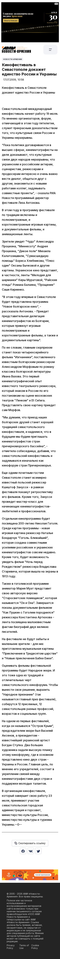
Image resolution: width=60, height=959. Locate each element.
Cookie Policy (35, 946)
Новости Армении (12, 59)
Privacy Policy (11, 946)
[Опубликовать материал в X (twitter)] (38, 851)
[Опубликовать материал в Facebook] (23, 851)
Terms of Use (24, 946)
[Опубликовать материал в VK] (31, 851)
